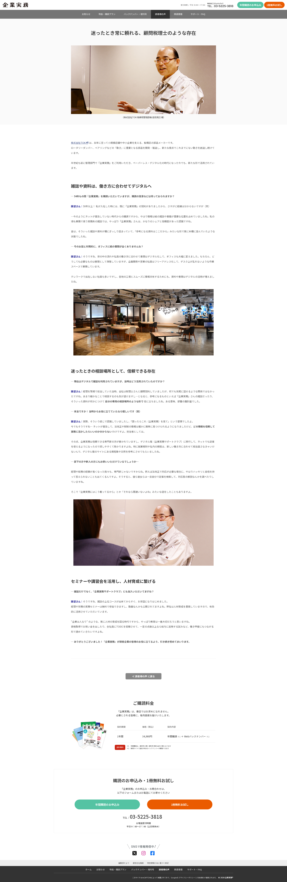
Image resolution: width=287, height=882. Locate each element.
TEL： (142, 816)
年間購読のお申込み (250, 5)
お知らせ (86, 14)
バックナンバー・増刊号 (135, 14)
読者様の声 (160, 14)
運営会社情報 (138, 863)
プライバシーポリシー (187, 877)
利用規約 (200, 877)
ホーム (88, 869)
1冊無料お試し (274, 5)
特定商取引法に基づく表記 (158, 863)
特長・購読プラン (107, 14)
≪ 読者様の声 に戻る (143, 676)
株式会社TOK (78, 142)
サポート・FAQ (198, 14)
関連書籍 (178, 14)
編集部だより (123, 863)
